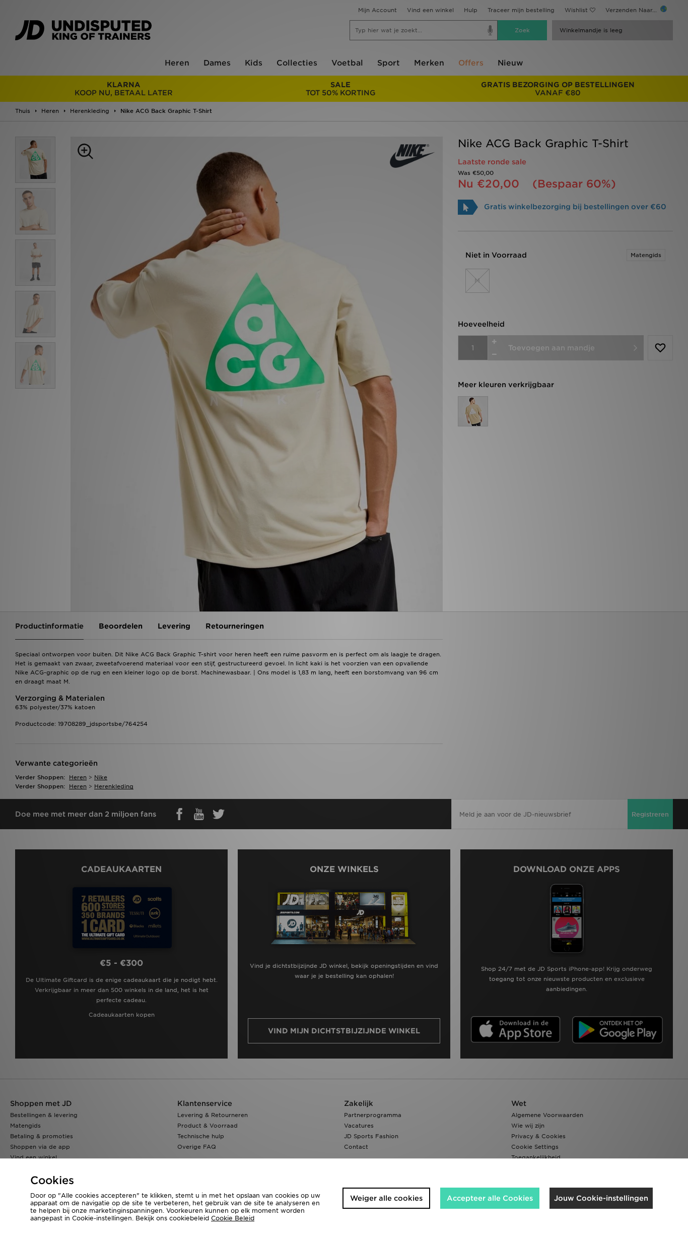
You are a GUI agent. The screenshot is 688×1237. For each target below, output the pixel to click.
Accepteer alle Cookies (490, 1198)
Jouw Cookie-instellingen (601, 1198)
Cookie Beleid (232, 1218)
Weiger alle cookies (386, 1198)
